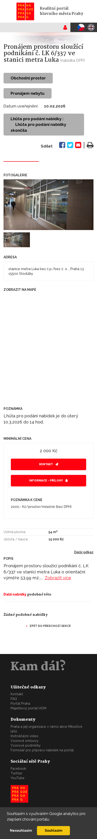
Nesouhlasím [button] (21, 830)
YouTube (17, 778)
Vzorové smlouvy (25, 741)
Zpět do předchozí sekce (50, 626)
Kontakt (46, 464)
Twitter (16, 773)
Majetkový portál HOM (28, 708)
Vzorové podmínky (26, 745)
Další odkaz (83, 552)
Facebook (18, 768)
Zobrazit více (58, 577)
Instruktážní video (24, 736)
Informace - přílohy (46, 480)
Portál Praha (20, 703)
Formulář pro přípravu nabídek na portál (42, 750)
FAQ (14, 699)
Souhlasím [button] (53, 830)
